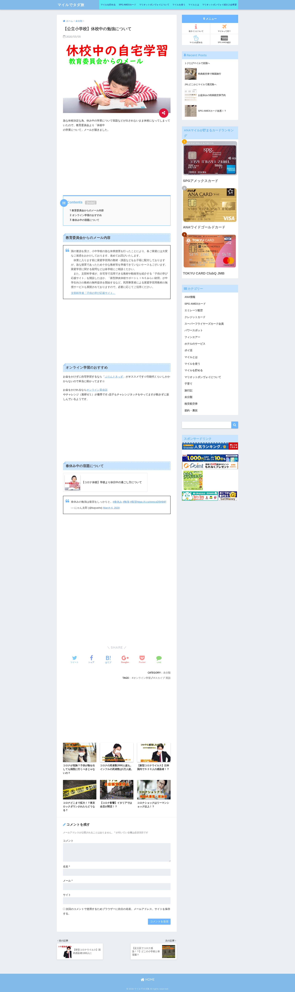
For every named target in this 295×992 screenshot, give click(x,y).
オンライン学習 (142, 677)
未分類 (167, 672)
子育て (188, 383)
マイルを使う (178, 4)
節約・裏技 (191, 410)
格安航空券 (191, 403)
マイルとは (193, 4)
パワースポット (194, 330)
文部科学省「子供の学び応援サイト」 (93, 293)
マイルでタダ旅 (71, 4)
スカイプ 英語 (163, 677)
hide (91, 202)
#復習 (133, 501)
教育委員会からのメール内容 (87, 210)
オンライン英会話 (97, 389)
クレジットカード (195, 317)
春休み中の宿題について (84, 220)
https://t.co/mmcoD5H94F (151, 501)
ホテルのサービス (195, 343)
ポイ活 (188, 350)
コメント (68, 840)
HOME (149, 979)
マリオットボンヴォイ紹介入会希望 (219, 4)
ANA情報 (190, 297)
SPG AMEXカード (127, 4)
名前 (66, 866)
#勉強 (126, 501)
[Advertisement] (117, 163)
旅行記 (188, 390)
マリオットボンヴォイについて (154, 4)
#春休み (117, 501)
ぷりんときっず (114, 376)
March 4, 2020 (111, 507)
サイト (67, 894)
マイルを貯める (108, 4)
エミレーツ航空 (194, 310)
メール (68, 880)
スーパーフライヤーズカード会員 (204, 323)
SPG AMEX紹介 (224, 42)
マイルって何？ (224, 31)
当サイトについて (196, 31)
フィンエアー (192, 337)
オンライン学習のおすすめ (86, 215)
